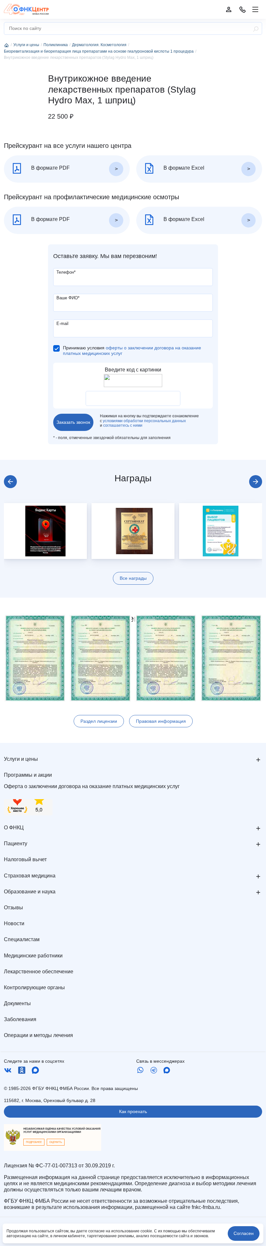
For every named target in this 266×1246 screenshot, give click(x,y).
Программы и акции (28, 775)
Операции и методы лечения (38, 1035)
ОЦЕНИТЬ (55, 1142)
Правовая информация (161, 721)
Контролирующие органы (34, 987)
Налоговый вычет (25, 859)
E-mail (62, 323)
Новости (14, 923)
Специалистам (22, 939)
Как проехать (133, 1111)
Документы (17, 1003)
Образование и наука (29, 891)
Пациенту (15, 843)
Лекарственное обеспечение (38, 971)
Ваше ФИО (67, 297)
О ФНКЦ (14, 827)
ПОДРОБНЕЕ (34, 1142)
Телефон (66, 272)
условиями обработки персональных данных (144, 421)
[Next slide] (255, 481)
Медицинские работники (33, 955)
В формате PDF (50, 168)
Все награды (133, 578)
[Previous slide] (10, 481)
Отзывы (13, 907)
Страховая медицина (29, 875)
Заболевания (20, 1019)
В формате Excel (183, 168)
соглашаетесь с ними (122, 425)
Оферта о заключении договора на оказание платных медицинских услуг (92, 786)
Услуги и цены (21, 759)
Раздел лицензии (98, 721)
